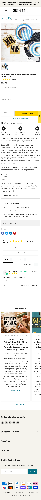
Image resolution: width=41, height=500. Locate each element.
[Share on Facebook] (2, 233)
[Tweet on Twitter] (6, 233)
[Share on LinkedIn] (10, 233)
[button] (33, 285)
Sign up (32, 471)
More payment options (20, 119)
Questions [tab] (19, 259)
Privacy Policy (6, 493)
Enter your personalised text (10, 87)
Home (3, 18)
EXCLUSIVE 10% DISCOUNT (13, 203)
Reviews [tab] (6, 259)
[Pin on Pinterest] (14, 233)
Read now (15, 390)
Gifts (9, 18)
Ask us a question (9, 223)
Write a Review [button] (21, 248)
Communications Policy (20, 493)
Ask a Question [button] (21, 253)
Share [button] (7, 285)
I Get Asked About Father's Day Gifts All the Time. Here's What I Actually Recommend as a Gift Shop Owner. (16, 344)
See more (19, 404)
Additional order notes (8, 99)
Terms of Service (34, 493)
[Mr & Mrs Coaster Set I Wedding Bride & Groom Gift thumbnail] (4, 66)
